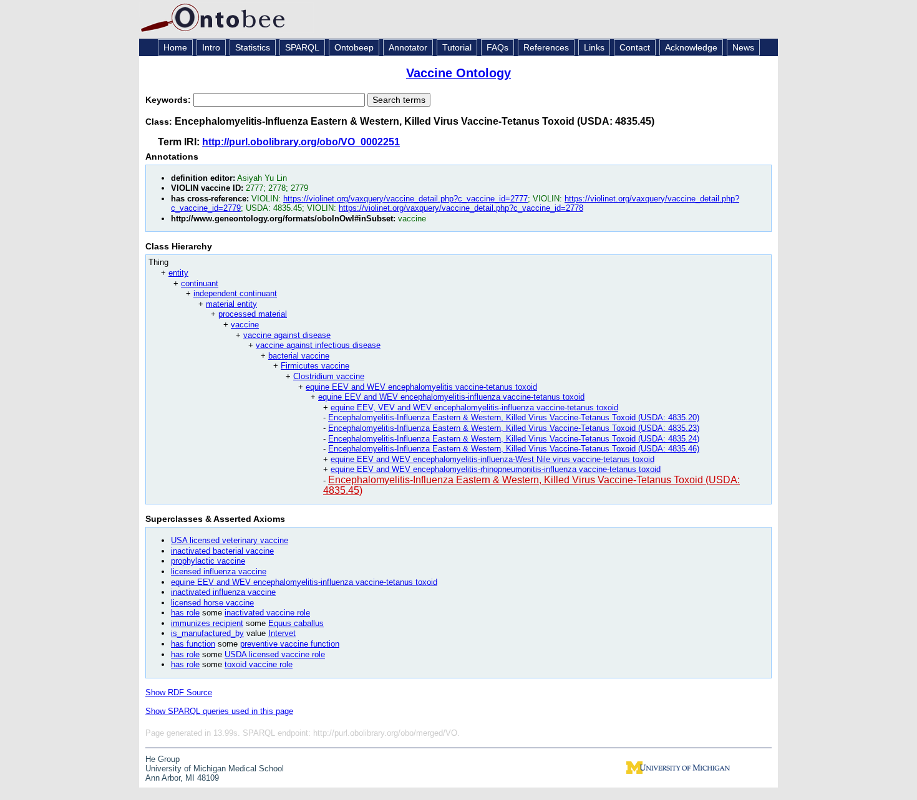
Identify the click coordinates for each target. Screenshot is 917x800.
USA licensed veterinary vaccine (229, 540)
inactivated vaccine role (267, 612)
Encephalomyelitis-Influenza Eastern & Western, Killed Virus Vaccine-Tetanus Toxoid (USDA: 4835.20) (513, 417)
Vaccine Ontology (458, 73)
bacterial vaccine (298, 355)
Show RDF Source (178, 692)
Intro (211, 47)
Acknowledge (691, 47)
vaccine (245, 324)
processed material (252, 314)
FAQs (497, 47)
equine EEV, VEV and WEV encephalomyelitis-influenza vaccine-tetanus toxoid (474, 407)
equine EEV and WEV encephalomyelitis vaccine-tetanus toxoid (421, 387)
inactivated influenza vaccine (223, 592)
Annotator (408, 47)
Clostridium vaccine (328, 376)
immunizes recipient (207, 623)
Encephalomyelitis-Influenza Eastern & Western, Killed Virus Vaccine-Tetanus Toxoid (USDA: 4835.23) (513, 428)
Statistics (252, 47)
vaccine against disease (287, 335)
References (546, 47)
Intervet (282, 633)
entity (178, 272)
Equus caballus (296, 623)
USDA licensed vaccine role (275, 654)
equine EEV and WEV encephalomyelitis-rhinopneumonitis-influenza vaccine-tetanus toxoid (496, 469)
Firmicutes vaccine (315, 365)
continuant (199, 283)
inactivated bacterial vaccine (222, 551)
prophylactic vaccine (208, 561)
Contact (634, 47)
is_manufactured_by (207, 633)
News (743, 47)
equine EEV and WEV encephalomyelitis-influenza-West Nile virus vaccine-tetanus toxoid (492, 459)
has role (185, 612)
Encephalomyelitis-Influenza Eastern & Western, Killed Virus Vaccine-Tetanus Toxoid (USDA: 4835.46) (513, 448)
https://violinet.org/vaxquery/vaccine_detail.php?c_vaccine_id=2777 (405, 198)
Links (594, 47)
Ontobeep (354, 47)
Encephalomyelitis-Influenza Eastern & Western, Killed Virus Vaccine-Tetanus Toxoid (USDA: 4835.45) (531, 485)
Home (175, 47)
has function (193, 643)
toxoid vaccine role (259, 664)
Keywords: (169, 100)
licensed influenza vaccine (218, 571)
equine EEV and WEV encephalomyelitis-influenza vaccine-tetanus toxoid (451, 397)
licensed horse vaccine (212, 602)
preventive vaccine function (289, 643)
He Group (162, 759)
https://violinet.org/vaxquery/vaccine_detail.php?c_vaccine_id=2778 (461, 208)
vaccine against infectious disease (318, 345)
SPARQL (302, 47)
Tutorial (457, 47)
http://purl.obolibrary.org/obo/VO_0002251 (301, 142)
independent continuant (235, 293)
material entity (231, 304)
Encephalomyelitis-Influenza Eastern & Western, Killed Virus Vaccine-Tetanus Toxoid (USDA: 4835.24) (513, 438)
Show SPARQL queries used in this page (219, 711)
